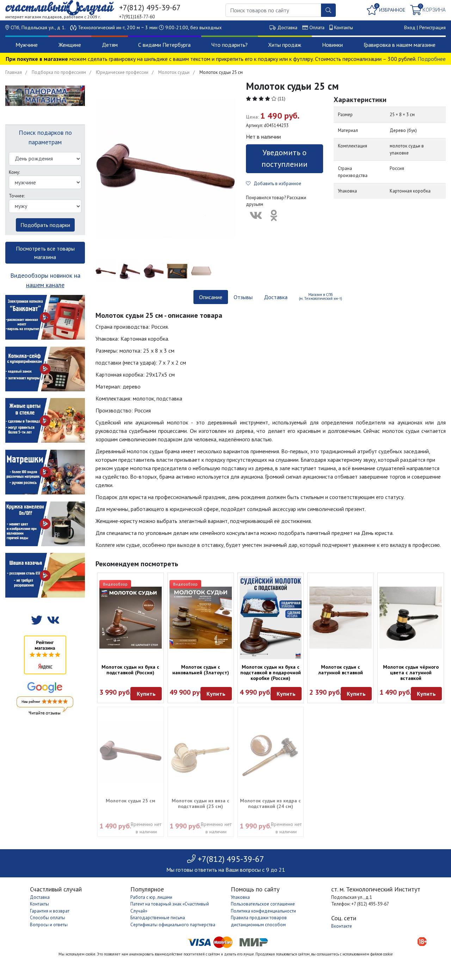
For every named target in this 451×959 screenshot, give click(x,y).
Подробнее (432, 58)
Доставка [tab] (276, 297)
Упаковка (240, 897)
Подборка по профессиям (59, 72)
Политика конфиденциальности (263, 911)
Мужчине (27, 44)
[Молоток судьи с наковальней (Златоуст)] (200, 618)
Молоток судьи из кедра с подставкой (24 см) (270, 803)
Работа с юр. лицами (151, 897)
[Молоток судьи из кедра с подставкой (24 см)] (271, 751)
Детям (110, 44)
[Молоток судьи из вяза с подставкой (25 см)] (200, 751)
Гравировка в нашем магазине (399, 44)
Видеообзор (115, 584)
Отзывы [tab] (243, 297)
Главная (13, 72)
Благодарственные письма (157, 918)
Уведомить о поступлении (284, 158)
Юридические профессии (122, 72)
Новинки (332, 44)
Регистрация (432, 27)
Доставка (287, 27)
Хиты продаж (284, 44)
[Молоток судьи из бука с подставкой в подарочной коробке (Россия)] (271, 617)
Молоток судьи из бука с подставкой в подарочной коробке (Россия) (270, 672)
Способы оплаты (47, 918)
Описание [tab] (210, 297)
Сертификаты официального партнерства (172, 925)
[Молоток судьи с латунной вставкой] (340, 618)
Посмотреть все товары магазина (45, 252)
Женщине (69, 44)
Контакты (343, 27)
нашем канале (45, 285)
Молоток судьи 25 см (130, 800)
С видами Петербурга (164, 44)
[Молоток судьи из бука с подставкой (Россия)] (130, 618)
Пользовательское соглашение (263, 904)
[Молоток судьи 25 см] (130, 751)
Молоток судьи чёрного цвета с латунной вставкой (411, 672)
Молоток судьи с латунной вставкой (340, 670)
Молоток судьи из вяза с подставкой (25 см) (200, 803)
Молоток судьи (174, 72)
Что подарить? (229, 44)
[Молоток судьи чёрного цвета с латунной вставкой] (410, 618)
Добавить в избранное (276, 184)
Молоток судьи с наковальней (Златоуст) (200, 670)
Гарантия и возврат (49, 911)
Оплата (317, 27)
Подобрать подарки (45, 224)
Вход (409, 27)
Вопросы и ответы (49, 925)
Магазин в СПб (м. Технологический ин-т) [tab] (320, 296)
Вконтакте (341, 926)
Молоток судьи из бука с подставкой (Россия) (130, 670)
